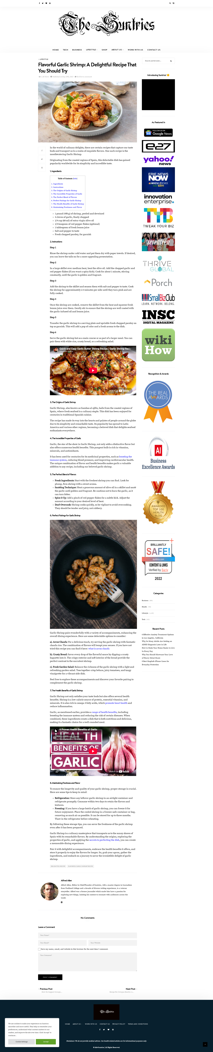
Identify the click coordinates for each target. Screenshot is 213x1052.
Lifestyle (91, 49)
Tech (65, 49)
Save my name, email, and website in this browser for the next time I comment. (74, 949)
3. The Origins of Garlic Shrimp (64, 190)
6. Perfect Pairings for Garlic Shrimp (66, 200)
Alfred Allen (66, 880)
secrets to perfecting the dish (104, 840)
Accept (46, 1042)
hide (75, 179)
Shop (104, 49)
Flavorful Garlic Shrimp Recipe (80, 866)
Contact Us (153, 49)
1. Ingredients (57, 184)
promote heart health (116, 703)
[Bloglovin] (46, 3)
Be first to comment (84, 77)
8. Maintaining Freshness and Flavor (66, 207)
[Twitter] (43, 3)
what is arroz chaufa (98, 648)
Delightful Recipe (58, 866)
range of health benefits (104, 712)
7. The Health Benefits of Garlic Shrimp (67, 204)
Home (56, 49)
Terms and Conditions (138, 1024)
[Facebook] (39, 3)
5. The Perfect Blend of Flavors (64, 197)
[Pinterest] (50, 3)
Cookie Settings (22, 1042)
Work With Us (135, 49)
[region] (32, 1032)
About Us (117, 49)
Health (144, 607)
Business (77, 49)
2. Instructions (57, 187)
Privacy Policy (118, 1024)
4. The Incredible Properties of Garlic (66, 194)
